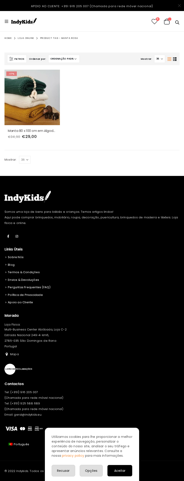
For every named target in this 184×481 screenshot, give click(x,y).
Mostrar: (146, 59)
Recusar (63, 470)
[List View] (175, 59)
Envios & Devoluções (23, 280)
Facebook (8, 236)
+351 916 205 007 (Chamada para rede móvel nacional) (107, 6)
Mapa (14, 354)
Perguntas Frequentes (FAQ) (29, 287)
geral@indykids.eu (27, 414)
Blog (11, 265)
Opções (91, 470)
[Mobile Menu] (7, 21)
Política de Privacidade (25, 295)
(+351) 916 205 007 (24, 392)
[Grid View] (169, 59)
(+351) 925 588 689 (25, 403)
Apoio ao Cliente (20, 302)
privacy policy (73, 455)
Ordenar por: (37, 59)
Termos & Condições (24, 272)
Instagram (16, 236)
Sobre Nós (16, 257)
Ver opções (52, 77)
